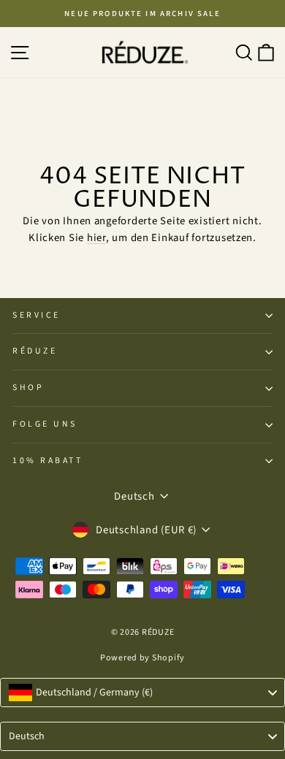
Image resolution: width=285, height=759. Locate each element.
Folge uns (44, 424)
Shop (28, 387)
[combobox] (142, 692)
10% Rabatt (47, 460)
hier (96, 237)
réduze (34, 351)
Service (36, 315)
